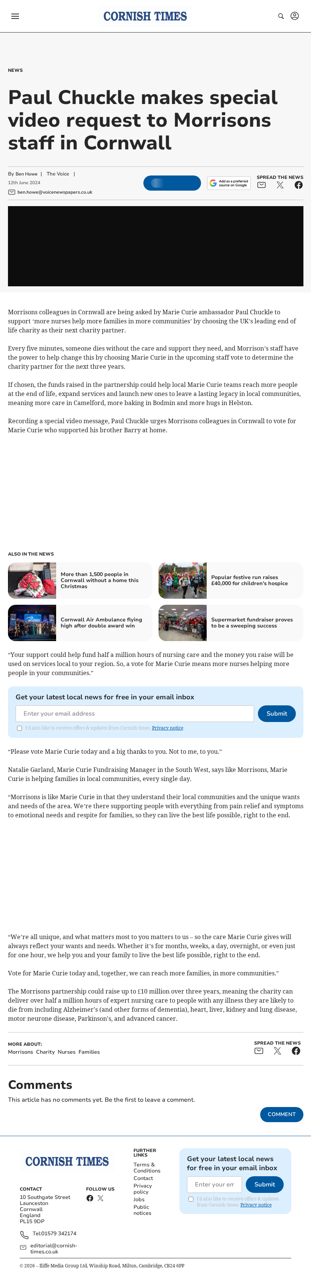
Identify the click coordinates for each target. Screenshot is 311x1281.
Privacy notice (167, 728)
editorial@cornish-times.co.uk (53, 1249)
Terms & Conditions (147, 1167)
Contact (143, 1178)
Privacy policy (143, 1189)
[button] (15, 16)
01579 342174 (58, 1234)
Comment (282, 1114)
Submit (277, 714)
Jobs (139, 1199)
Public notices (142, 1210)
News (15, 70)
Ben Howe (27, 174)
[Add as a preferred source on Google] (228, 183)
